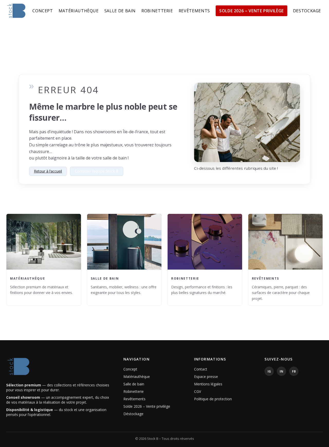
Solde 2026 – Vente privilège (146, 406)
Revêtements (194, 11)
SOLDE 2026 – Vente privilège (251, 11)
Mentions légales (208, 384)
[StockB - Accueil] (16, 11)
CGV (197, 391)
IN (281, 371)
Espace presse (206, 376)
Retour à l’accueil (48, 171)
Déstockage (133, 413)
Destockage (307, 11)
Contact (200, 369)
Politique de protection (213, 398)
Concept (42, 11)
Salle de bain (120, 11)
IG (269, 371)
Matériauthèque (79, 11)
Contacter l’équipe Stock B (96, 171)
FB (294, 371)
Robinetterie (157, 11)
